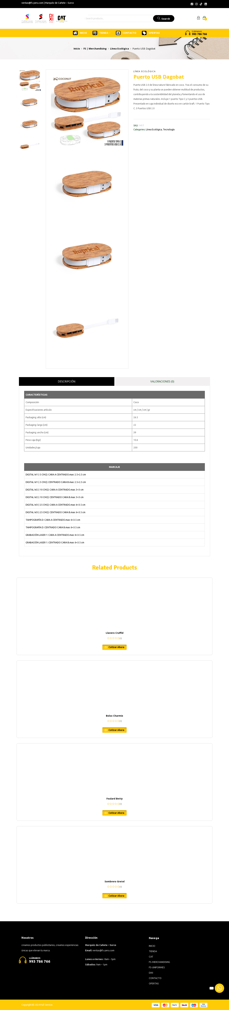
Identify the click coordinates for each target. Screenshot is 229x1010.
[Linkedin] (206, 4)
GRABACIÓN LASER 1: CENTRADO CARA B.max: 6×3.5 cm (55, 542)
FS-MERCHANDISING (159, 962)
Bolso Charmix (114, 715)
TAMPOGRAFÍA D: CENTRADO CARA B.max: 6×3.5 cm (53, 527)
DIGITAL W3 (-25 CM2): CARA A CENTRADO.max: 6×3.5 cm (55, 504)
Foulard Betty (114, 798)
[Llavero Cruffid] (114, 603)
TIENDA (104, 33)
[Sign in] (198, 18)
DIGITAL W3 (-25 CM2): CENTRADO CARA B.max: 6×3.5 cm (55, 512)
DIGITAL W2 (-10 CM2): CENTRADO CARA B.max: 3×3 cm (54, 497)
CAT (151, 956)
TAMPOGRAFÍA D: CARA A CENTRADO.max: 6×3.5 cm (53, 520)
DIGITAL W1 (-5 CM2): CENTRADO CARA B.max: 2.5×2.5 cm (56, 482)
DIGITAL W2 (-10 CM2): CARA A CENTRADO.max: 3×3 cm (54, 489)
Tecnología (169, 129)
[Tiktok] (201, 4)
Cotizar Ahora (116, 647)
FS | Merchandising (95, 48)
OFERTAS (154, 33)
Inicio (77, 48)
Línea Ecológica (119, 48)
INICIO (83, 33)
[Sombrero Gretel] (114, 851)
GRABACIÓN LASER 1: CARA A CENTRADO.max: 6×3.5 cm (55, 535)
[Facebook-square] (192, 4)
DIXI (151, 972)
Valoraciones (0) (162, 381)
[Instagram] (196, 4)
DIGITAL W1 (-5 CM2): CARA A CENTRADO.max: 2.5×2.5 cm (56, 474)
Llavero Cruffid (114, 632)
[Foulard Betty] (114, 768)
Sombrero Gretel (115, 881)
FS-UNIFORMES (157, 967)
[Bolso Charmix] (114, 686)
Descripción (66, 381)
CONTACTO (129, 33)
